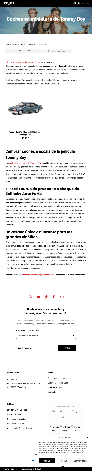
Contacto (52, 392)
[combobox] (46, 336)
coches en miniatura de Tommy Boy (25, 163)
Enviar (67, 348)
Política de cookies (77, 452)
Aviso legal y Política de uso (19, 428)
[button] (87, 437)
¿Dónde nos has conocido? (28, 330)
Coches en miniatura (19, 44)
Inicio (7, 44)
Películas (32, 44)
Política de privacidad (16, 419)
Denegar (64, 461)
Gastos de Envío (14, 414)
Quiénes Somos (55, 387)
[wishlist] (74, 3)
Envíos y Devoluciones (17, 410)
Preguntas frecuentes (57, 378)
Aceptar (47, 461)
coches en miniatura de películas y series (38, 274)
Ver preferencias (80, 461)
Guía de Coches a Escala (59, 383)
